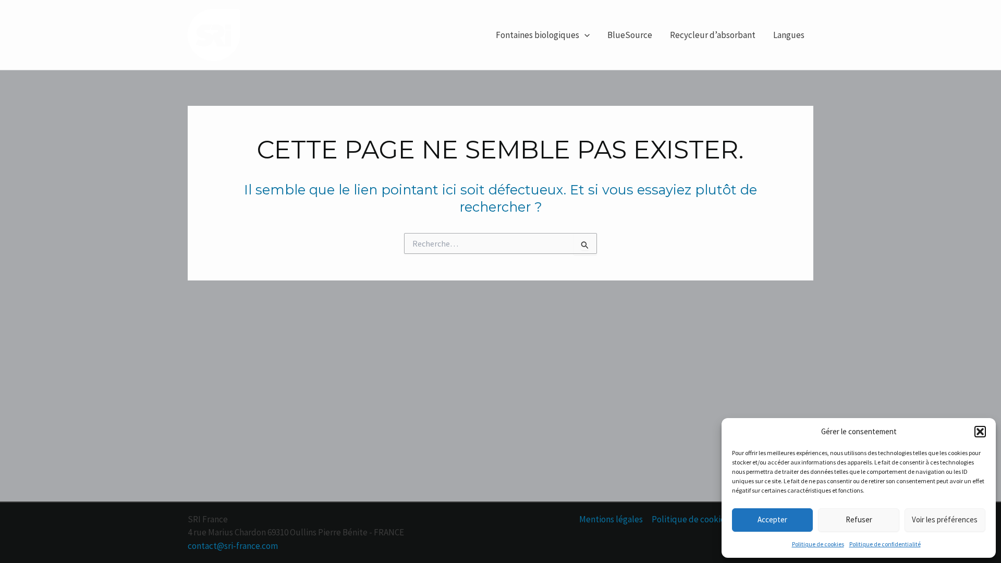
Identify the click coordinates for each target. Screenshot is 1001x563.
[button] (980, 431)
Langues (788, 35)
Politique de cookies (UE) (700, 519)
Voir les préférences (945, 519)
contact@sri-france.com (233, 546)
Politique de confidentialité (885, 544)
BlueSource (629, 35)
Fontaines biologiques (537, 35)
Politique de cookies (818, 544)
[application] (584, 35)
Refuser (859, 519)
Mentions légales (611, 519)
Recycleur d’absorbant (712, 35)
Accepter (772, 519)
